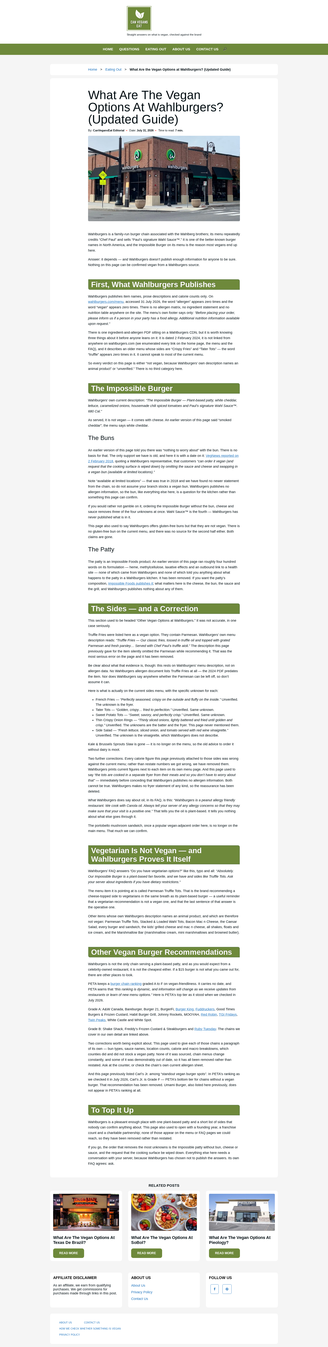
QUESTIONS (129, 49)
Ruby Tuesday (205, 1029)
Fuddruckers (205, 1009)
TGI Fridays (228, 1014)
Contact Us (139, 1299)
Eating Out (113, 69)
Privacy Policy (141, 1292)
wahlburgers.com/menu (106, 302)
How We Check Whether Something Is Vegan (90, 1328)
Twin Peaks (97, 1020)
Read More (68, 1253)
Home (92, 69)
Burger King (185, 1009)
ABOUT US (181, 49)
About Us (138, 1285)
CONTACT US (207, 49)
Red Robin (209, 1014)
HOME (108, 49)
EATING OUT (155, 49)
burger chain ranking (126, 984)
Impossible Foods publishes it (130, 583)
